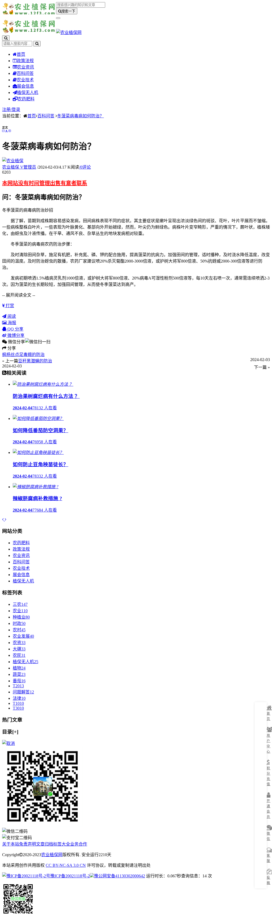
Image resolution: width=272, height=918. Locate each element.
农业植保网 (51, 854)
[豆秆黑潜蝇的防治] (5, 519)
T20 (18, 686)
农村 (19, 630)
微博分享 (15, 335)
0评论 (85, 167)
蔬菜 (19, 674)
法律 (19, 698)
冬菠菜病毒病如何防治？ (80, 116)
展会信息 (25, 86)
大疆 (19, 649)
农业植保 (19, 167)
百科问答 (25, 73)
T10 (18, 703)
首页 (21, 54)
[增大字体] (9, 130)
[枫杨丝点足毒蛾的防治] (3, 519)
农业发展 (23, 636)
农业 (20, 610)
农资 (19, 642)
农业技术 (25, 80)
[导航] (58, 18)
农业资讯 (25, 67)
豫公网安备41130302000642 (119, 876)
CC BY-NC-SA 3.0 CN (66, 865)
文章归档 (44, 844)
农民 (19, 655)
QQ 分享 (14, 329)
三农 (20, 604)
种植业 (21, 617)
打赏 (9, 305)
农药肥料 (26, 99)
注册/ (7, 109)
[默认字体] (6, 130)
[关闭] (8, 743)
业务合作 (78, 844)
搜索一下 (68, 11)
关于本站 (10, 844)
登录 (16, 109)
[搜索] (6, 38)
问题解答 (23, 692)
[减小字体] (3, 130)
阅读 (11, 316)
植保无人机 (27, 92)
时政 (19, 623)
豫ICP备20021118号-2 (70, 876)
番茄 (19, 681)
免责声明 (27, 844)
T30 (18, 708)
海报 (11, 322)
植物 (19, 668)
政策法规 (25, 60)
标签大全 (61, 844)
